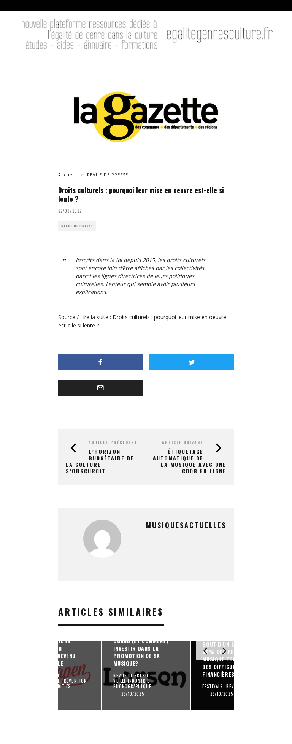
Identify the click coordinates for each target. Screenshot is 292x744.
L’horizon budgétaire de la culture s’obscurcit (100, 460)
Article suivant (182, 442)
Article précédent (113, 442)
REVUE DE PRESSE (77, 226)
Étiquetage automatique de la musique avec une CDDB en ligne (189, 460)
